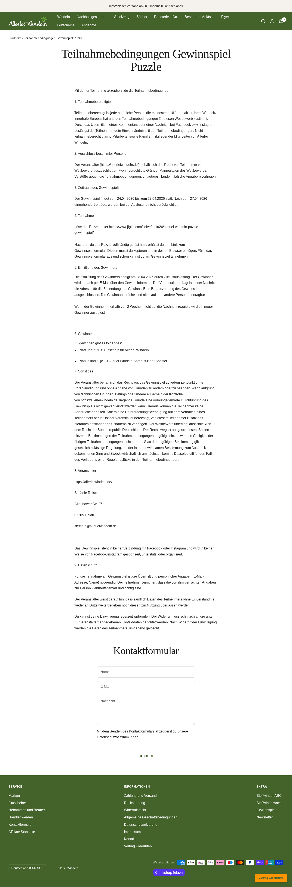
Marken (14, 795)
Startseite (15, 38)
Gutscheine (66, 25)
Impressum (132, 832)
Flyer (225, 17)
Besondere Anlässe (199, 17)
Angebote (88, 25)
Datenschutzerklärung (140, 824)
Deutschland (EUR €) (25, 868)
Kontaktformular (20, 824)
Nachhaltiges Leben (92, 17)
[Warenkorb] (281, 21)
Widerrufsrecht (135, 810)
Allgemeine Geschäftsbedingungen (150, 817)
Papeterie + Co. (166, 17)
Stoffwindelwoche (270, 803)
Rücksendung (134, 803)
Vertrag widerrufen (138, 846)
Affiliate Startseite (22, 832)
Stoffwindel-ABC (269, 795)
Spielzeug (122, 17)
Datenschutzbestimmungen (117, 737)
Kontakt (130, 839)
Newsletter (265, 817)
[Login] (272, 21)
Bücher (141, 17)
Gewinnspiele (267, 810)
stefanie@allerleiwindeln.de (95, 526)
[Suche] (263, 21)
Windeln (63, 17)
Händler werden (21, 817)
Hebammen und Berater (27, 810)
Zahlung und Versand (140, 795)
